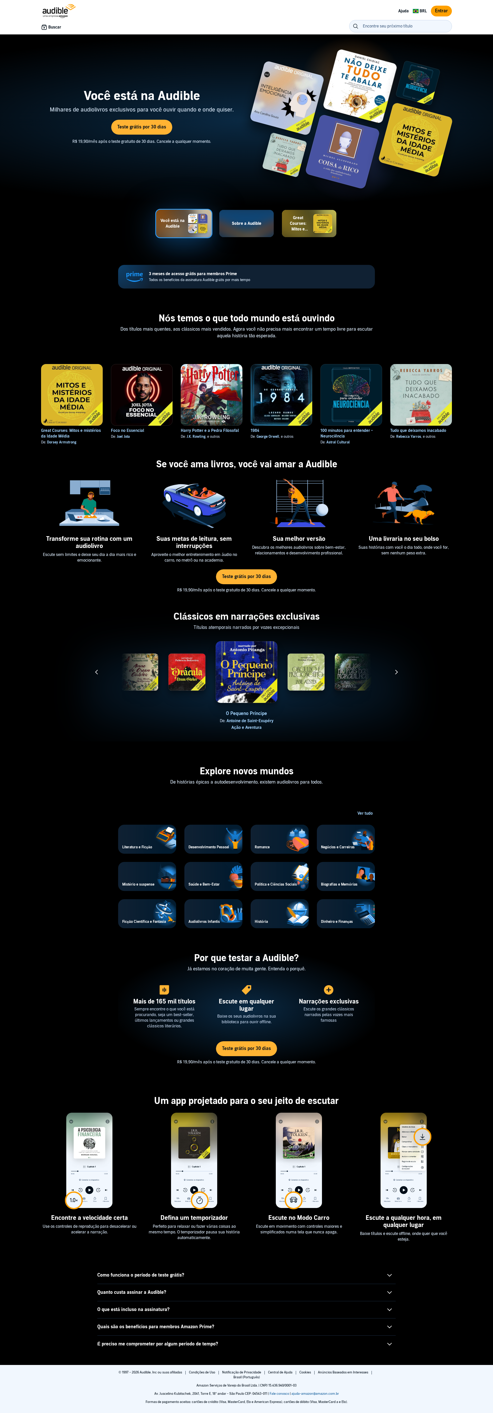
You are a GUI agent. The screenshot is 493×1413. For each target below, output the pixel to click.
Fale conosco (279, 1394)
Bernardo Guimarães (404, 720)
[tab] (184, 223)
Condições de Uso (202, 1372)
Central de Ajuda (280, 1372)
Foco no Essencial (127, 430)
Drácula (187, 713)
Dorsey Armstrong (61, 442)
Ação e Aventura (246, 727)
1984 (255, 430)
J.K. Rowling (196, 436)
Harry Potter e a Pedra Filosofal (210, 430)
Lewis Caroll (348, 724)
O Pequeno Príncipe (246, 713)
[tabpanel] (246, 120)
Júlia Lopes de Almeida (96, 720)
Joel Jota (123, 436)
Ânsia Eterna (92, 713)
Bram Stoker (182, 720)
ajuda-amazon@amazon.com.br (315, 1394)
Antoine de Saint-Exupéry (249, 720)
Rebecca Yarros (408, 436)
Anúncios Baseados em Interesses (343, 1372)
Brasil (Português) (246, 1377)
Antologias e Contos (92, 727)
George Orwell (268, 436)
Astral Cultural (338, 442)
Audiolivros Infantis (139, 727)
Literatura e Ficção (306, 730)
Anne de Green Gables (140, 713)
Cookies (305, 1372)
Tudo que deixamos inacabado (418, 430)
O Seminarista (400, 713)
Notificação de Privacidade (242, 1372)
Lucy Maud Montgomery (135, 720)
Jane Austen (301, 724)
